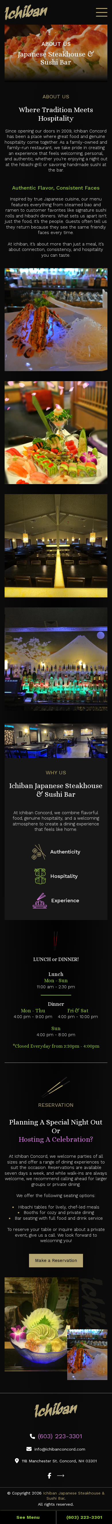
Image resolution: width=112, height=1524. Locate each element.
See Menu (28, 1517)
